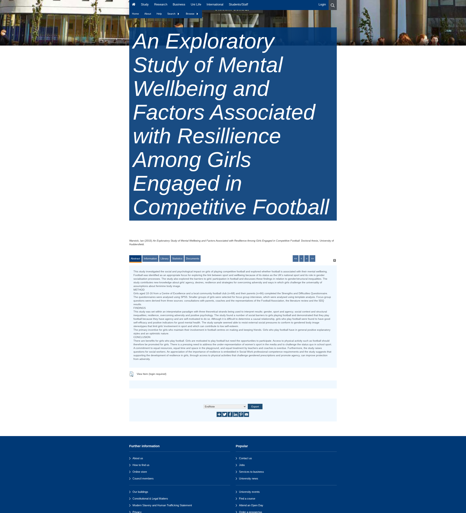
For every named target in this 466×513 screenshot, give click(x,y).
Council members (143, 478)
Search (171, 13)
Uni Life (196, 4)
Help (159, 13)
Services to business (251, 471)
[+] (334, 260)
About (147, 13)
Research (160, 4)
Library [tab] (165, 258)
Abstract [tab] (135, 258)
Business (179, 4)
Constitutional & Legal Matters (150, 498)
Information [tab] (150, 258)
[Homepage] (133, 5)
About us (138, 458)
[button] (333, 5)
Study (145, 4)
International (215, 4)
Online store (140, 471)
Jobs (242, 465)
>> (312, 258)
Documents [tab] (192, 258)
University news (248, 478)
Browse (190, 13)
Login (322, 4)
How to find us (141, 465)
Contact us (245, 458)
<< (295, 258)
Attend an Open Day (251, 505)
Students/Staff (238, 4)
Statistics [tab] (177, 258)
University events (249, 491)
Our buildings (140, 491)
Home (135, 13)
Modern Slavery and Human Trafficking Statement (162, 505)
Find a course (247, 498)
